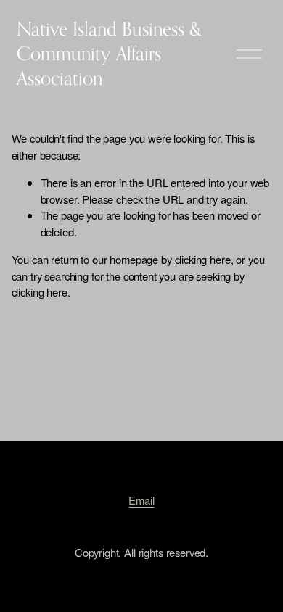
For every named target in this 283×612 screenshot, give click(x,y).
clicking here (203, 259)
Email (141, 500)
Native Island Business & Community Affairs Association (109, 53)
